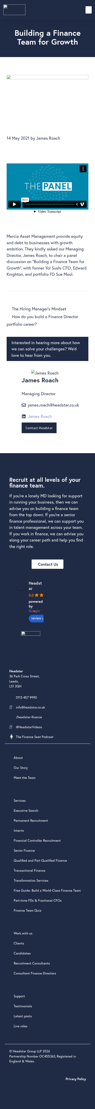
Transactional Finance (29, 870)
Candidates (22, 953)
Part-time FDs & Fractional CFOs (38, 900)
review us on (40, 618)
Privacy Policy (76, 1079)
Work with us (23, 933)
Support (19, 996)
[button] (89, 10)
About (18, 757)
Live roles (20, 1026)
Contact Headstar (39, 428)
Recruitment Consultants (32, 963)
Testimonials (23, 1006)
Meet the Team (25, 777)
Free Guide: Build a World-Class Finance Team (47, 890)
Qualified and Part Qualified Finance (40, 860)
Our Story (21, 767)
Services (20, 800)
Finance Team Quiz (27, 910)
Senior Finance (24, 850)
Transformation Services (31, 880)
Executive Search (26, 810)
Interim (19, 830)
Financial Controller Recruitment (37, 840)
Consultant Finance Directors (35, 973)
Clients (19, 943)
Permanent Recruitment (31, 820)
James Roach (40, 416)
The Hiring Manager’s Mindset (39, 308)
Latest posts (23, 1016)
